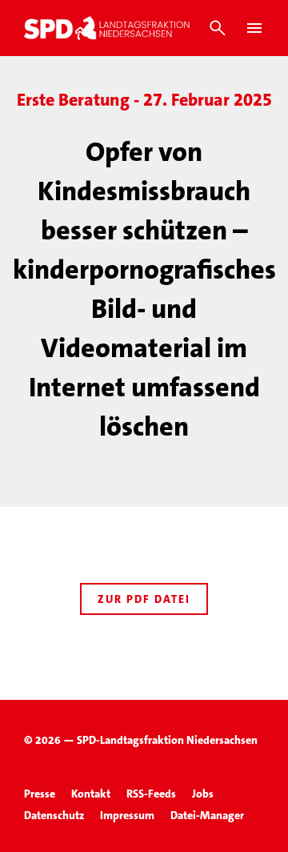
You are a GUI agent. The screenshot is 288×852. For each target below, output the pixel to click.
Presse (39, 793)
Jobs (203, 793)
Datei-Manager (207, 815)
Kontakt (90, 793)
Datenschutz (54, 815)
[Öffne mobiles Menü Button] (254, 28)
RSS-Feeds (151, 793)
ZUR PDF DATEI (144, 599)
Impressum (127, 815)
